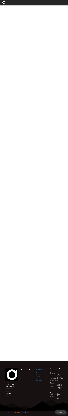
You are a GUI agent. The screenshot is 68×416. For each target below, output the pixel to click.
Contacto (39, 380)
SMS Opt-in (39, 369)
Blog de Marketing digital (39, 374)
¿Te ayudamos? (61, 412)
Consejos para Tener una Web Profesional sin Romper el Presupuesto (56, 376)
